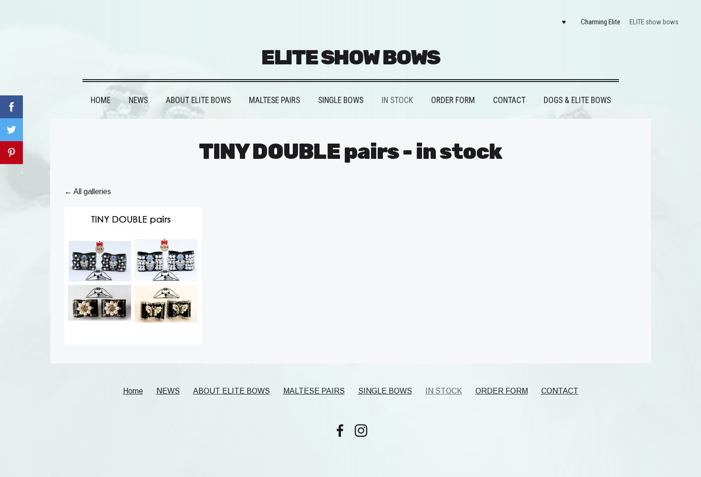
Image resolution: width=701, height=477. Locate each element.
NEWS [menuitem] (138, 100)
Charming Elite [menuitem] (600, 22)
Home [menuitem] (101, 100)
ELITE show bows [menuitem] (654, 22)
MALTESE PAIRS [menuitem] (274, 100)
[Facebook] (340, 430)
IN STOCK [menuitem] (397, 100)
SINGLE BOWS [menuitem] (340, 100)
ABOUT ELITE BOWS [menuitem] (198, 100)
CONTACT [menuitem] (509, 100)
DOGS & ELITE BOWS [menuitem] (577, 100)
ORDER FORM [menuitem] (453, 100)
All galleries (92, 191)
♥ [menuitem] (564, 22)
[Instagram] (361, 430)
